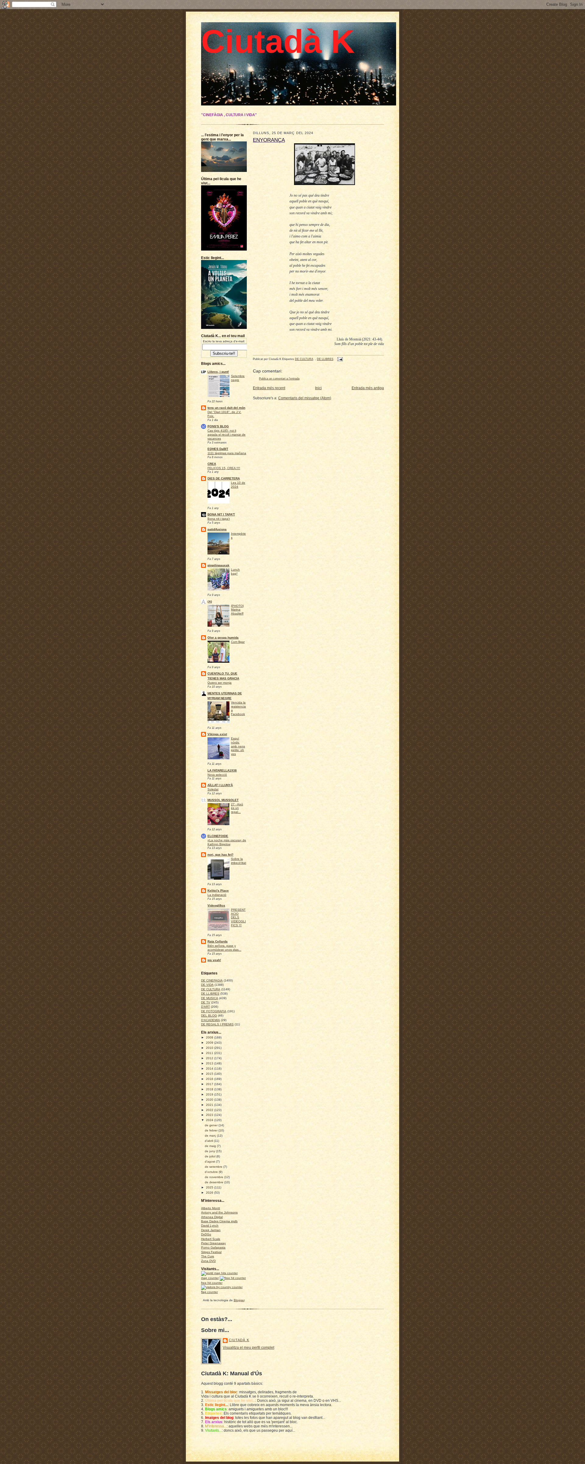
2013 (210, 1063)
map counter (210, 1278)
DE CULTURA (210, 989)
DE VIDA (207, 984)
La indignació (216, 894)
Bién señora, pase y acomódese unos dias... (224, 947)
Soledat (212, 789)
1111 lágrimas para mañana (226, 453)
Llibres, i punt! (218, 371)
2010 (210, 1047)
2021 (210, 1104)
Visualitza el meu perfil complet (248, 1347)
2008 (210, 1037)
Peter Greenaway (213, 1243)
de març (211, 1135)
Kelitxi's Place (218, 890)
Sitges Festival (211, 1252)
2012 (210, 1058)
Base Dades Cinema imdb (219, 1221)
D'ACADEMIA (210, 1020)
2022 (210, 1110)
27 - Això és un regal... (237, 808)
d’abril (209, 1140)
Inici (318, 388)
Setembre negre (238, 378)
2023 (210, 1115)
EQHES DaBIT (217, 449)
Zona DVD (208, 1261)
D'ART (205, 1006)
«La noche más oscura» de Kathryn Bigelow (226, 842)
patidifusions (217, 529)
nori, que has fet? (220, 854)
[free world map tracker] (219, 1273)
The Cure (207, 1256)
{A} (209, 601)
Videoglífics (216, 905)
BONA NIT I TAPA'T (221, 514)
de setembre (214, 1166)
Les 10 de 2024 (238, 484)
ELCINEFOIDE (217, 836)
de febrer (211, 1130)
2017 (210, 1084)
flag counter (209, 1292)
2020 (210, 1099)
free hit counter (211, 1282)
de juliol (210, 1156)
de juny (210, 1151)
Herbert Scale (210, 1239)
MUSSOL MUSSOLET (223, 800)
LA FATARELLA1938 (222, 770)
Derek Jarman (211, 1230)
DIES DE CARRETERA (223, 478)
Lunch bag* (235, 571)
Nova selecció (217, 774)
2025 (210, 1187)
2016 (210, 1079)
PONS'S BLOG (218, 426)
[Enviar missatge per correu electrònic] (339, 359)
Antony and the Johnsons (219, 1212)
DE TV (205, 1002)
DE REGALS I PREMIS (217, 1024)
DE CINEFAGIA (212, 980)
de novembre (214, 1177)
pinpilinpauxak (218, 565)
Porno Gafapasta (213, 1247)
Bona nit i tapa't (218, 518)
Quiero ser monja (219, 682)
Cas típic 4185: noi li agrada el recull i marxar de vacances (226, 434)
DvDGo (206, 1234)
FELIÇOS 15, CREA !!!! (223, 468)
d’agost (210, 1161)
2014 (210, 1068)
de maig (211, 1146)
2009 (210, 1042)
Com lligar (238, 641)
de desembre (214, 1182)
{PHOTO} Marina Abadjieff (237, 609)
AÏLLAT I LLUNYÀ (220, 785)
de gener (211, 1125)
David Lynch (209, 1225)
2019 (210, 1094)
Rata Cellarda (217, 941)
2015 (210, 1073)
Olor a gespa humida (223, 637)
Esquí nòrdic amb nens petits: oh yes (238, 746)
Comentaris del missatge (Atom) (304, 398)
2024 (210, 1120)
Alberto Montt (210, 1208)
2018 (210, 1089)
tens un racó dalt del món (226, 407)
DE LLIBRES (210, 993)
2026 (210, 1192)
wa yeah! (214, 960)
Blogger (239, 1300)
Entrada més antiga (368, 388)
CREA (211, 463)
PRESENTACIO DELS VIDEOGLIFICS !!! (238, 917)
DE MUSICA (209, 998)
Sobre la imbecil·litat (238, 860)
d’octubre (212, 1172)
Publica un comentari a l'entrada (279, 378)
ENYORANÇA (269, 140)
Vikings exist (217, 734)
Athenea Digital (212, 1217)
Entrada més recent (269, 388)
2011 (210, 1053)
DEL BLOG (209, 1015)
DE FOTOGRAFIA (213, 1011)
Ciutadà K (278, 41)
